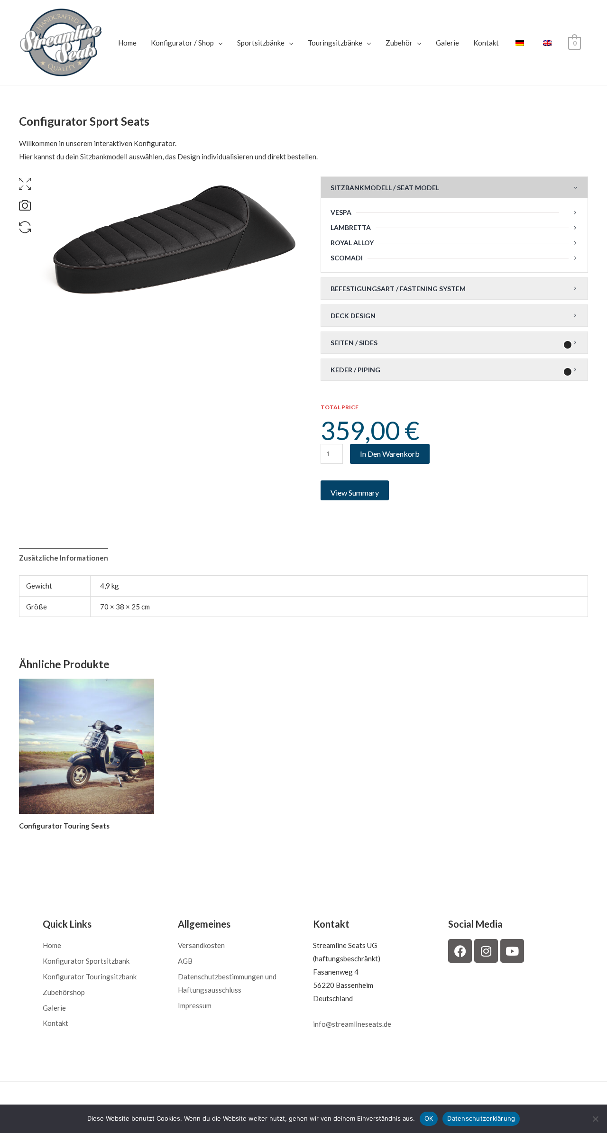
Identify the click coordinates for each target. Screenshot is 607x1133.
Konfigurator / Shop (182, 42)
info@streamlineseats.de (352, 1024)
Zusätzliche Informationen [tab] (63, 557)
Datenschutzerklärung (481, 1118)
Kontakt (486, 42)
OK (428, 1118)
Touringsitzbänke (335, 42)
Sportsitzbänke (261, 42)
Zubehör (399, 42)
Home (127, 42)
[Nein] (595, 1119)
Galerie (447, 42)
